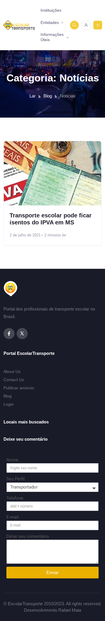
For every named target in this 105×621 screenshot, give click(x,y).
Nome (12, 460)
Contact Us (14, 379)
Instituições (51, 10)
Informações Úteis (52, 37)
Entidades (50, 22)
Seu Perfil (15, 479)
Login (9, 404)
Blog (8, 396)
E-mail (12, 517)
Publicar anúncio (19, 387)
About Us (12, 371)
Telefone (14, 498)
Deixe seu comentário (27, 536)
